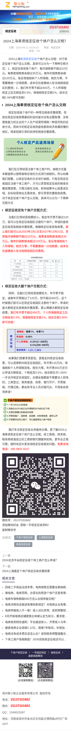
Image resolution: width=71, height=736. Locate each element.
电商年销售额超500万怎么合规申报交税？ (31, 598)
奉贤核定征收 (28, 58)
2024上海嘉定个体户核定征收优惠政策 (26, 571)
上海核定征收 (46, 537)
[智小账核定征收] (17, 5)
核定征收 (41, 17)
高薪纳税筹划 (35, 656)
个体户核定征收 (24, 537)
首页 (30, 17)
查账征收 (55, 652)
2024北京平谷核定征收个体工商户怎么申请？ (30, 560)
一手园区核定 (39, 652)
